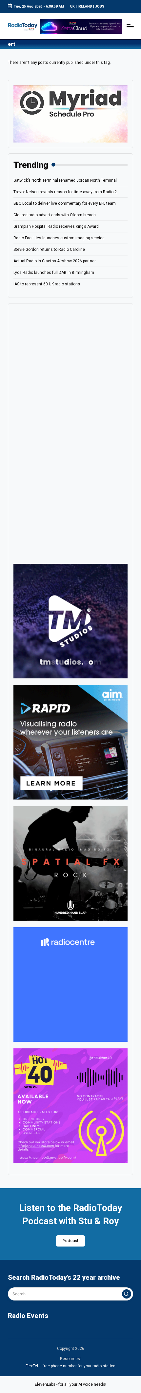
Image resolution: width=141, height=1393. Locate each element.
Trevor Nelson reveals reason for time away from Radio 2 (65, 192)
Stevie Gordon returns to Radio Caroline (49, 249)
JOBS (99, 6)
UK (72, 6)
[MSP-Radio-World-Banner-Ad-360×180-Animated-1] (70, 113)
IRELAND (85, 6)
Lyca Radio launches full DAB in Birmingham (53, 272)
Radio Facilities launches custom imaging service (59, 238)
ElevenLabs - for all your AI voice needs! (70, 1384)
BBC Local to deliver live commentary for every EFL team (64, 203)
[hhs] (70, 863)
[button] (126, 1294)
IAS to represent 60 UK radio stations (46, 284)
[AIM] (70, 742)
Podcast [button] (70, 1240)
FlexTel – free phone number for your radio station (70, 1366)
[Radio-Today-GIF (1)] (70, 984)
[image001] (70, 1105)
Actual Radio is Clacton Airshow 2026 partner (54, 261)
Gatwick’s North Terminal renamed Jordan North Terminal (65, 180)
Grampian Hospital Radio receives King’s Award (56, 226)
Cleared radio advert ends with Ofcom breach (54, 215)
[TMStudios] (70, 621)
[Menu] (130, 26)
